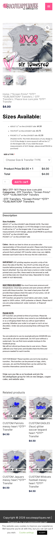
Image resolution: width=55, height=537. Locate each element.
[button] (47, 27)
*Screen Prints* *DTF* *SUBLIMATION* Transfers (19, 95)
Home (6, 94)
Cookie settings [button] (26, 532)
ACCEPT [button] (42, 533)
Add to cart (21, 182)
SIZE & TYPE (9, 154)
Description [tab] (10, 215)
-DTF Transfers (24, 192)
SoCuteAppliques (10, 377)
